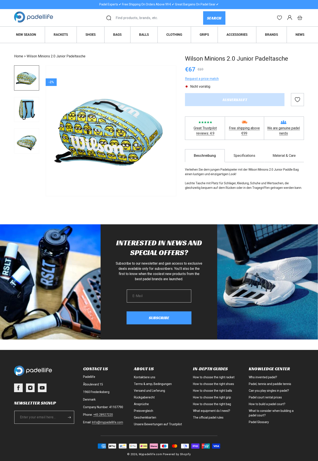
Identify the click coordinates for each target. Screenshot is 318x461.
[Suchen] (108, 18)
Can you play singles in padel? (269, 390)
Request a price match (202, 79)
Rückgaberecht (144, 397)
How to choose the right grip (212, 397)
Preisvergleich (143, 410)
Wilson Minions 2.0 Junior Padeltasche (56, 56)
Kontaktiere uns (144, 377)
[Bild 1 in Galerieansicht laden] (26, 78)
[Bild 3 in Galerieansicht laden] (26, 141)
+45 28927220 (103, 414)
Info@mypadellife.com (107, 422)
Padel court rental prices (265, 397)
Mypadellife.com (150, 454)
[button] (299, 17)
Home (18, 56)
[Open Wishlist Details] (279, 17)
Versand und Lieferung (149, 390)
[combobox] (159, 17)
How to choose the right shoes (213, 384)
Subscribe (159, 317)
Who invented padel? (263, 377)
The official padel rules (208, 417)
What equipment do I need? (211, 410)
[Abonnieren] (69, 417)
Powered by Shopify (177, 454)
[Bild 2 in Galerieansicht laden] (26, 109)
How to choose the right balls (212, 390)
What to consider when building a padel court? (271, 413)
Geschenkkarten (145, 417)
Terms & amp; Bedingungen (153, 384)
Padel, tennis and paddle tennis (270, 384)
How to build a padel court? (267, 404)
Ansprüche (141, 404)
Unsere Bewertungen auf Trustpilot (158, 424)
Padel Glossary (259, 422)
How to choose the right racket (213, 377)
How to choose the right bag (212, 404)
